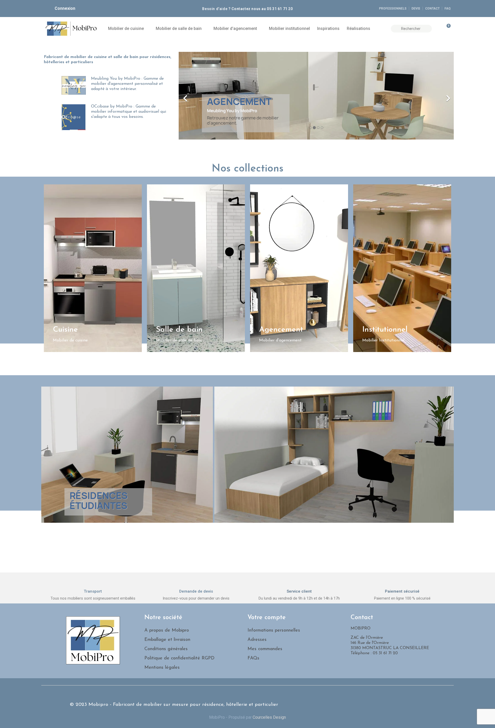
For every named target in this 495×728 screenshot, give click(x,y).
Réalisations (358, 28)
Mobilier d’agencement (235, 28)
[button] (199, 96)
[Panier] (446, 28)
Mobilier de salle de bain (179, 28)
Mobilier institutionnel (289, 28)
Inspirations (328, 28)
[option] (316, 96)
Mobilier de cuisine (126, 28)
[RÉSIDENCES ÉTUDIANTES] (247, 454)
